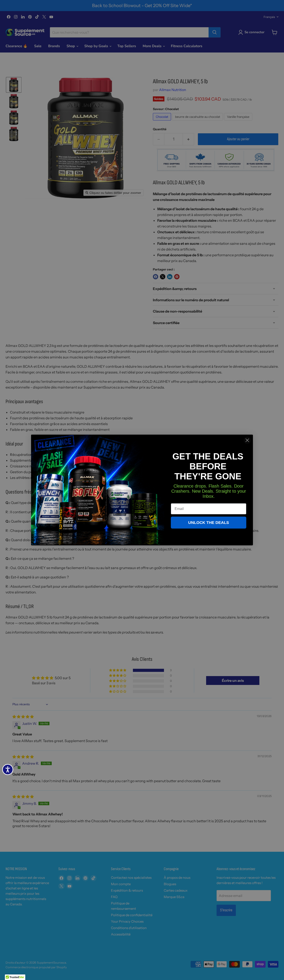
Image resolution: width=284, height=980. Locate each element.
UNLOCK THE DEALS (208, 522)
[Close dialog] (247, 440)
